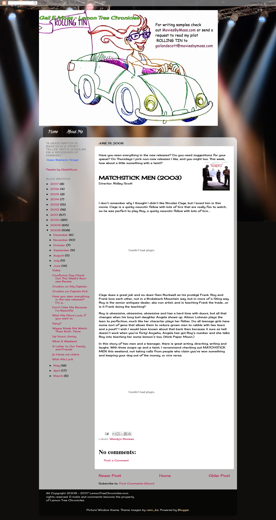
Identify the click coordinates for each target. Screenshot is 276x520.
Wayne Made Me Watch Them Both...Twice (69, 330)
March (58, 375)
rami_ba (152, 510)
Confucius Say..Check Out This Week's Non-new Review (69, 278)
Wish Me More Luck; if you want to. (69, 317)
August (59, 255)
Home (53, 132)
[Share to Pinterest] (129, 434)
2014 (55, 199)
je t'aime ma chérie (65, 354)
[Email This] (114, 434)
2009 (56, 225)
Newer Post (110, 475)
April (57, 370)
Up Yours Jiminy (64, 336)
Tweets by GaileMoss (61, 169)
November (61, 239)
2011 (54, 214)
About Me (75, 132)
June (57, 265)
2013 (55, 204)
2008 (56, 230)
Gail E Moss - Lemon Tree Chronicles (89, 18)
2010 (55, 219)
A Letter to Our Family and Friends (68, 348)
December (61, 234)
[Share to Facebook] (126, 434)
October (59, 245)
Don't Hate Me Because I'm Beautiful (69, 309)
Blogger (183, 510)
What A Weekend (64, 341)
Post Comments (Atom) (136, 483)
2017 (55, 183)
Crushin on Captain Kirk (69, 291)
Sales (56, 270)
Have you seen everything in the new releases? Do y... (70, 299)
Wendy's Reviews (122, 439)
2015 (55, 194)
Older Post (219, 475)
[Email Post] (107, 433)
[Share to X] (122, 434)
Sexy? (57, 323)
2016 (55, 189)
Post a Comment (116, 460)
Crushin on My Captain (69, 286)
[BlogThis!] (118, 434)
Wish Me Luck (62, 359)
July (56, 260)
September (61, 250)
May (57, 365)
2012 (55, 209)
